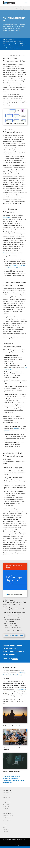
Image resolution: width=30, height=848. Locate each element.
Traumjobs (5, 808)
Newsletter (5, 831)
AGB (16, 845)
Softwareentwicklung (8, 792)
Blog (4, 827)
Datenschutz (24, 845)
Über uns (5, 795)
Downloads (5, 829)
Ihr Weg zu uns (6, 820)
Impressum (19, 845)
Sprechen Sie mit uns (8, 815)
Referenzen (6, 804)
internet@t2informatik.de (16, 841)
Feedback (5, 818)
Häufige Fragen (6, 797)
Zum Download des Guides (14, 635)
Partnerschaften (7, 806)
